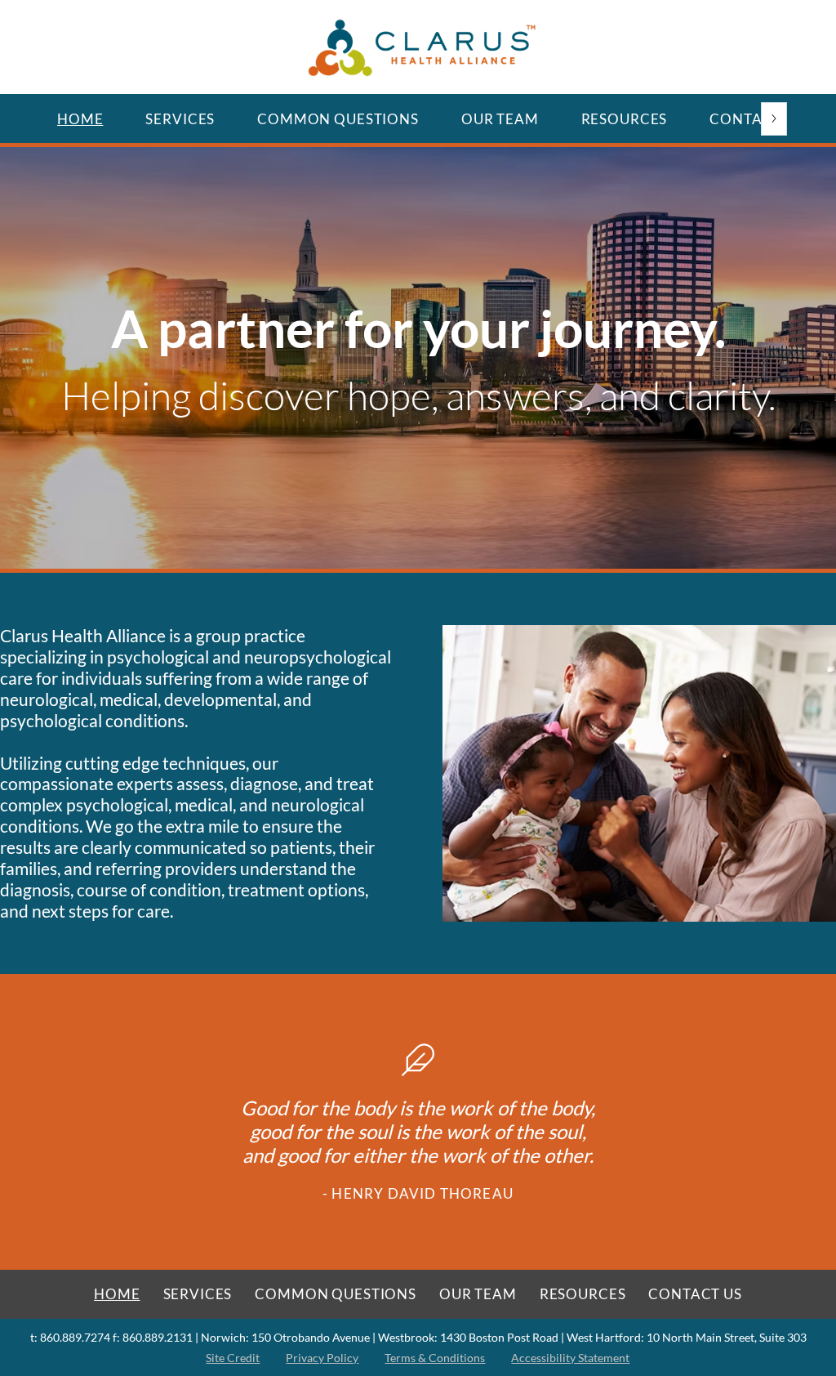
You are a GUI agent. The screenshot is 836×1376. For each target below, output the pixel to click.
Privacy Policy (322, 1358)
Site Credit (233, 1358)
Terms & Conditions (435, 1358)
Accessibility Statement (570, 1358)
